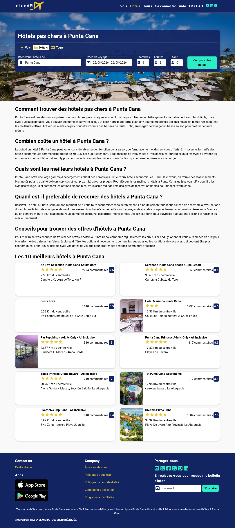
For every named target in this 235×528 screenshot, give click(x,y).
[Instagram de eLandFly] (212, 5)
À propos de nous (96, 467)
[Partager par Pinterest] (180, 470)
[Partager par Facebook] (168, 470)
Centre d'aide (23, 467)
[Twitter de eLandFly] (208, 5)
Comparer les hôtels (202, 63)
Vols (123, 6)
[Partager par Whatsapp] (162, 470)
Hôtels (135, 6)
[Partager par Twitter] (174, 470)
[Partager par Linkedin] (186, 470)
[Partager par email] (157, 470)
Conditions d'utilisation (100, 490)
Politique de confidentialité (102, 482)
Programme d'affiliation (100, 497)
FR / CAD (196, 6)
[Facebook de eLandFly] (216, 5)
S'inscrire (210, 488)
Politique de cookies (98, 475)
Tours (147, 6)
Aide (182, 6)
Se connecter (165, 6)
